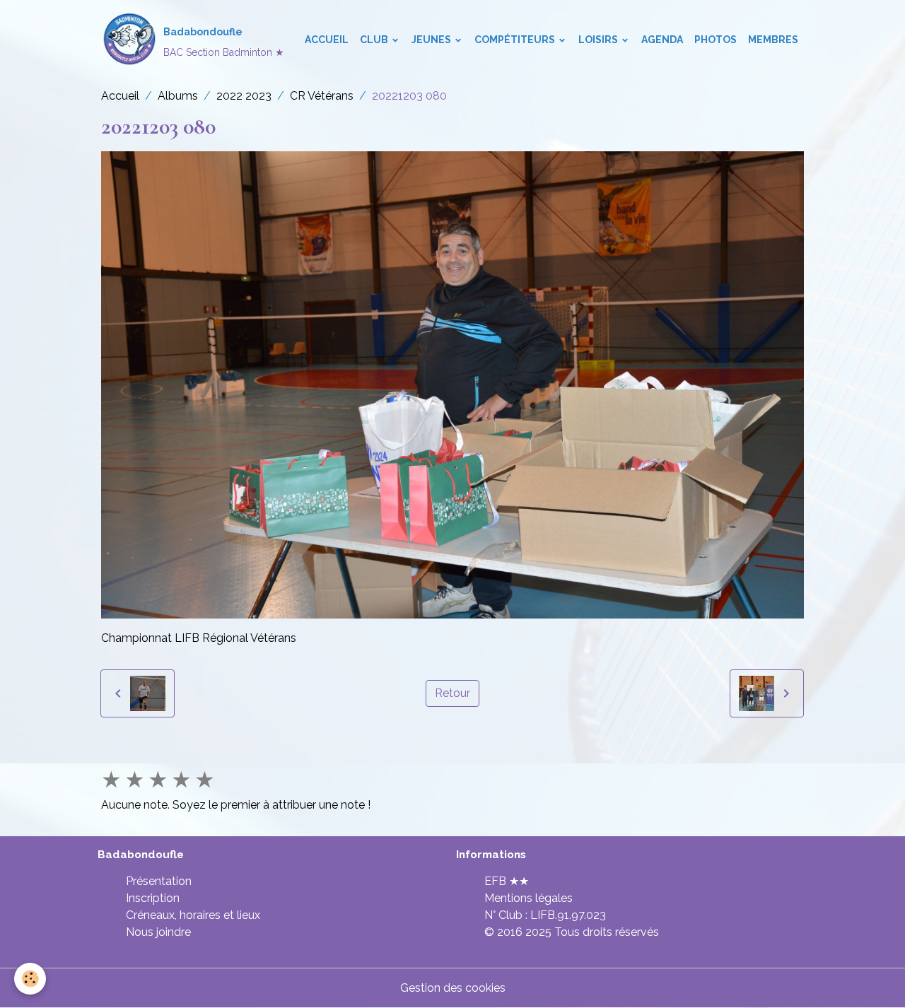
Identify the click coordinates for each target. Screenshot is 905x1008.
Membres (773, 39)
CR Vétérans (322, 95)
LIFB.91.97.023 (568, 915)
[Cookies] (30, 979)
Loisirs (599, 39)
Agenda (662, 39)
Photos (715, 39)
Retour (452, 693)
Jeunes (432, 39)
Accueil (327, 39)
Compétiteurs (515, 39)
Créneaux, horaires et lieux (193, 915)
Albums (178, 95)
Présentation (159, 881)
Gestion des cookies (453, 988)
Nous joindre (158, 932)
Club (375, 39)
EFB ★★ (506, 881)
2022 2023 (244, 95)
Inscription (153, 898)
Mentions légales (528, 898)
